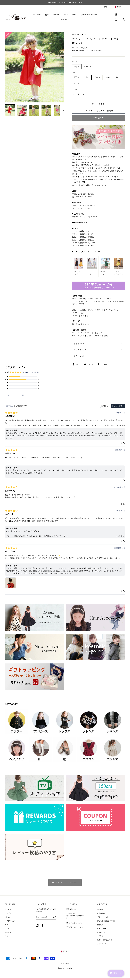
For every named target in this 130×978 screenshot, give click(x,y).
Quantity (77, 89)
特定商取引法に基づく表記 (106, 921)
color (75, 62)
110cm (87, 77)
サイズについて (80, 350)
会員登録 (100, 936)
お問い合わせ (79, 356)
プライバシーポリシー (104, 917)
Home (74, 35)
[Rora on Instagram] (37, 925)
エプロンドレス (10, 929)
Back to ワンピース (66, 882)
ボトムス (8, 917)
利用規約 (100, 925)
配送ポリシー (101, 929)
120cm (97, 77)
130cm (107, 77)
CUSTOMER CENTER (89, 15)
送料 (77, 51)
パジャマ (8, 932)
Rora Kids (36, 15)
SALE (66, 15)
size (74, 73)
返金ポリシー (101, 932)
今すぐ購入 (98, 118)
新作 (47, 15)
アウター (8, 936)
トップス (8, 913)
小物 (6, 925)
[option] (65, 2)
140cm (117, 77)
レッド (76, 66)
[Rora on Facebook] (42, 925)
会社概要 (100, 909)
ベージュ (87, 66)
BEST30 (56, 15)
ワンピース (81, 35)
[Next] (62, 110)
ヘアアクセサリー (11, 921)
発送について (79, 344)
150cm (76, 83)
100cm (76, 77)
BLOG (74, 15)
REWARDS (65, 19)
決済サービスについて (104, 940)
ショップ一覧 (101, 944)
